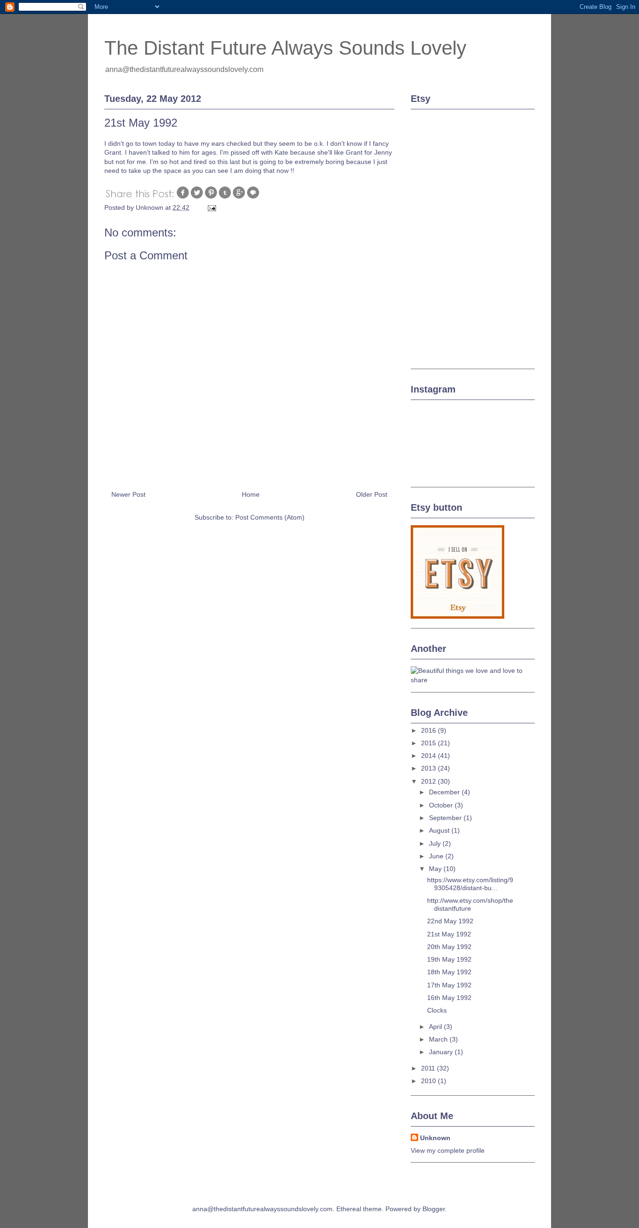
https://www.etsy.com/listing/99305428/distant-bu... (470, 884)
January (442, 1052)
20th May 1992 (449, 946)
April (436, 1026)
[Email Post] (211, 207)
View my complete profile (448, 1150)
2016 (429, 730)
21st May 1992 (449, 934)
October (442, 805)
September (446, 817)
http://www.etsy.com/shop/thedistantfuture (470, 904)
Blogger (433, 1209)
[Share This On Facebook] (183, 197)
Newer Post (128, 494)
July (436, 843)
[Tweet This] (197, 197)
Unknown (435, 1138)
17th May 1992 (449, 985)
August (440, 830)
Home (251, 494)
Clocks (437, 1010)
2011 (429, 1068)
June (437, 856)
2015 (429, 743)
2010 (429, 1081)
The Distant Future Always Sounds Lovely (285, 48)
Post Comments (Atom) (270, 517)
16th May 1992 (449, 997)
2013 (429, 768)
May (436, 868)
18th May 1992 (449, 972)
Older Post (371, 494)
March (439, 1039)
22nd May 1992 (450, 921)
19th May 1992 (449, 959)
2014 (429, 755)
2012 (429, 781)
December (445, 792)
